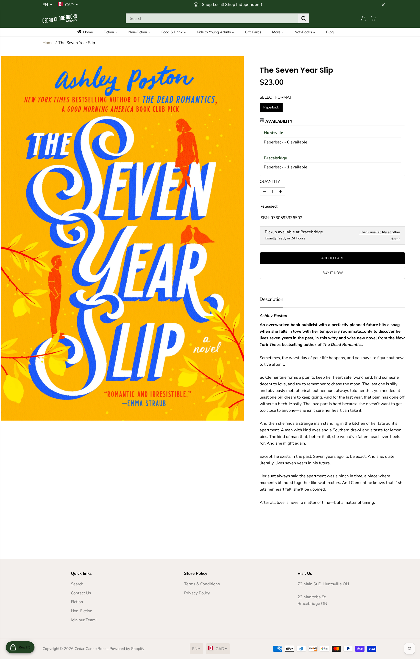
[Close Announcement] (383, 4)
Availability (279, 121)
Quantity (270, 181)
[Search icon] (303, 18)
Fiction (77, 602)
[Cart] (373, 18)
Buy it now (332, 273)
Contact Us (81, 593)
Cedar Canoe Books (92, 648)
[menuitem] (88, 32)
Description (271, 299)
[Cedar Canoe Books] (60, 18)
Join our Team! (84, 620)
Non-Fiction (81, 611)
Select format (276, 97)
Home (48, 43)
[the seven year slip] (122, 238)
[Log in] (363, 18)
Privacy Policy (197, 593)
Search (77, 584)
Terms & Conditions (202, 584)
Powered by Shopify (127, 648)
